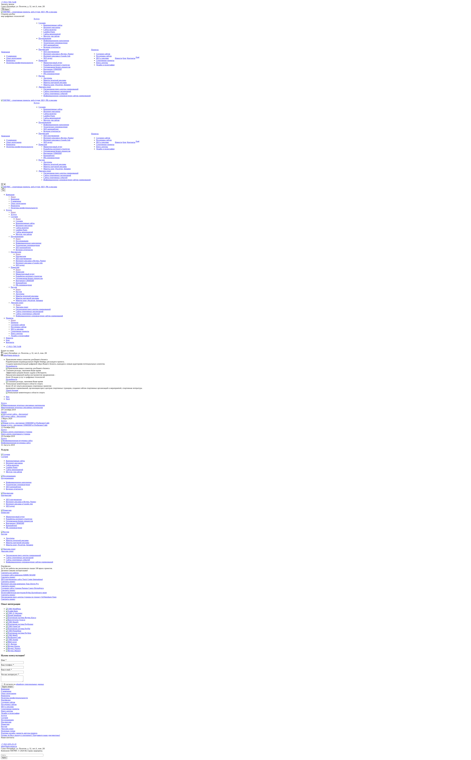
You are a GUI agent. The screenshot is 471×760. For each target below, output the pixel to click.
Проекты (95, 50)
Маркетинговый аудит (52, 63)
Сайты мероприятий (52, 34)
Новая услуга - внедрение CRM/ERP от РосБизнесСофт (24, 425)
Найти (4, 758)
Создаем (42, 23)
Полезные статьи (8, 731)
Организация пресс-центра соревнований (60, 89)
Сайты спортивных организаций (57, 91)
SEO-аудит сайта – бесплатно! (13, 416)
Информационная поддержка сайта (16, 443)
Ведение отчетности (51, 47)
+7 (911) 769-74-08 (8, 2)
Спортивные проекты (105, 60)
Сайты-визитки (49, 30)
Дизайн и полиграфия (105, 65)
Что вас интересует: (10, 674)
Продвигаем (44, 49)
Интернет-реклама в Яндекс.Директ (58, 54)
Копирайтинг (49, 71)
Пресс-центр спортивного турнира (15, 434)
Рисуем (42, 76)
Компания (5, 52)
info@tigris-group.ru (11, 355)
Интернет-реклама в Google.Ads (56, 56)
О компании (11, 56)
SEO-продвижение (51, 52)
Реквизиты (10, 60)
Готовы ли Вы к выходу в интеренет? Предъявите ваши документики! (30, 735)
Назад (13, 197)
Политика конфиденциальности (19, 63)
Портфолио (6, 700)
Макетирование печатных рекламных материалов (22, 407)
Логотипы (47, 78)
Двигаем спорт (45, 87)
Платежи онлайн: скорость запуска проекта (19, 733)
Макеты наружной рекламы (55, 82)
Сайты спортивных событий (55, 93)
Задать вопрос (7, 687)
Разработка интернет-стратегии (56, 65)
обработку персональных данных (30, 684)
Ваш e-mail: (6, 670)
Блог (125, 58)
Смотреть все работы (10, 573)
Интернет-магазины (51, 27)
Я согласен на (24, 684)
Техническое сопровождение (55, 43)
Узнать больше (12, 390)
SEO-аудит (47, 58)
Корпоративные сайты (52, 25)
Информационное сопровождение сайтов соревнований (67, 96)
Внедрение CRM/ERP (52, 69)
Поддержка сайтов (104, 56)
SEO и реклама (102, 58)
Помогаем (43, 60)
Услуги (36, 19)
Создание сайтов (103, 54)
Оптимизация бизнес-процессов (56, 67)
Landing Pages (49, 32)
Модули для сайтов (51, 36)
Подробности (11, 366)
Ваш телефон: (7, 665)
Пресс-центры (102, 63)
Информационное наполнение (56, 41)
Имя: (4, 660)
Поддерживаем (45, 38)
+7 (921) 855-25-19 (8, 744)
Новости (118, 58)
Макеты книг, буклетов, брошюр (57, 85)
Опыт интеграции (13, 58)
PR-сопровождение (51, 74)
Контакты (131, 58)
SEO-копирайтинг (51, 45)
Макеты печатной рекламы (54, 80)
